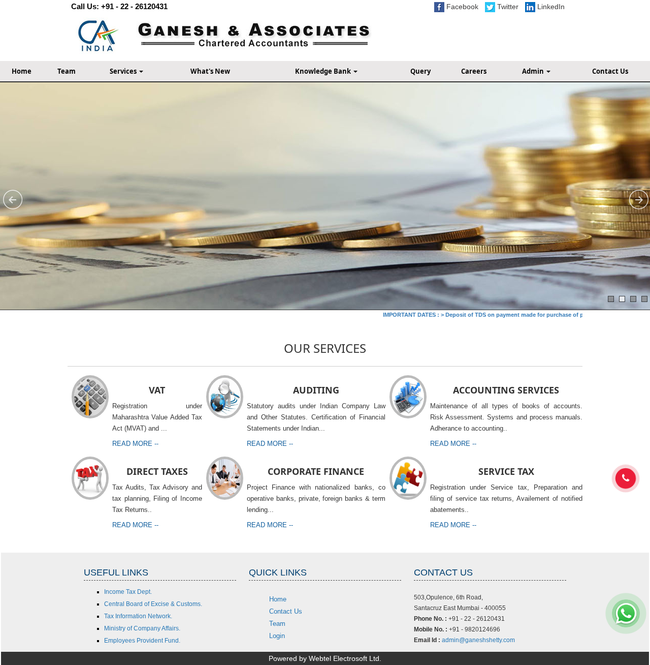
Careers (473, 71)
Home (277, 599)
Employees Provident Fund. (142, 640)
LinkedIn (550, 7)
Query (420, 71)
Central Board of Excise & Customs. (153, 604)
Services (124, 71)
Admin (533, 71)
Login (277, 636)
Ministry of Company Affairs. (142, 628)
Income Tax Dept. (128, 591)
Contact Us (285, 611)
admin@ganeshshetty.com (478, 640)
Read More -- (135, 443)
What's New (210, 71)
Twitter (506, 7)
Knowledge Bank (323, 71)
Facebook (461, 7)
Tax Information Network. (138, 616)
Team (66, 71)
